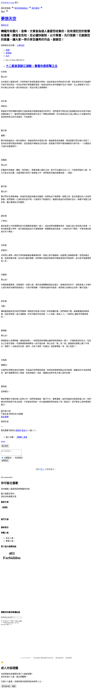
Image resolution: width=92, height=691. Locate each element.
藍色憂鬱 (5, 417)
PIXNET (28, 658)
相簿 (8, 50)
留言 (23, 430)
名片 (8, 56)
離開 (13, 686)
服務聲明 (69, 658)
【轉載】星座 (21, 437)
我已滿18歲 (6, 686)
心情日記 (20, 45)
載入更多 (5, 446)
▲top (3, 441)
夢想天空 (8, 18)
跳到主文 (5, 25)
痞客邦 (18, 430)
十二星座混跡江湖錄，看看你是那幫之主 (32, 66)
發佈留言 (5, 460)
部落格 (9, 53)
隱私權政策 (59, 658)
